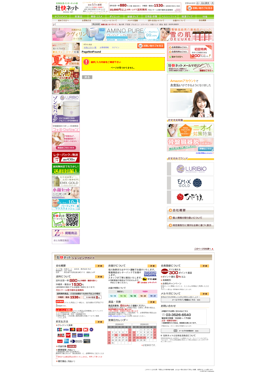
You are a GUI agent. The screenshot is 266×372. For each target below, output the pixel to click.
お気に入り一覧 (90, 47)
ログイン (115, 47)
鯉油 (161, 24)
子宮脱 (127, 24)
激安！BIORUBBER (171, 24)
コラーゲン (145, 24)
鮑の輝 (121, 24)
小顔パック (154, 24)
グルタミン (135, 24)
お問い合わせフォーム (116, 316)
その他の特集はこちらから (204, 153)
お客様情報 (104, 47)
